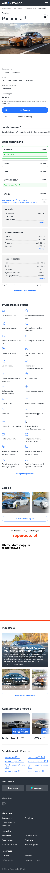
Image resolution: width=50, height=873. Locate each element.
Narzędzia (6, 831)
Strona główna (7, 818)
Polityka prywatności (32, 860)
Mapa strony (8, 813)
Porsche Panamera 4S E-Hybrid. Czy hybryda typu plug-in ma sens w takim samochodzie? (24, 649)
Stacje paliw (29, 840)
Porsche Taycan (36, 771)
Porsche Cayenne (14, 761)
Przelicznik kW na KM (9, 844)
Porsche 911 (36, 757)
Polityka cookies (7, 860)
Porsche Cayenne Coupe (15, 766)
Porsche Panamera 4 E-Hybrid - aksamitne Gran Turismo (15, 681)
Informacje (7, 851)
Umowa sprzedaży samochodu (8, 823)
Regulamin (28, 855)
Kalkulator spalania (31, 844)
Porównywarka (7, 840)
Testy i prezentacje (11, 645)
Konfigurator (6, 835)
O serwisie (5, 855)
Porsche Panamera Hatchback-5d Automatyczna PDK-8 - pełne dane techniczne (18, 201)
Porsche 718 (12, 757)
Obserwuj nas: (7, 798)
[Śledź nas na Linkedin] (4, 803)
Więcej (41, 222)
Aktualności (29, 818)
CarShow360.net (31, 835)
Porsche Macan (13, 771)
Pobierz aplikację (8, 781)
